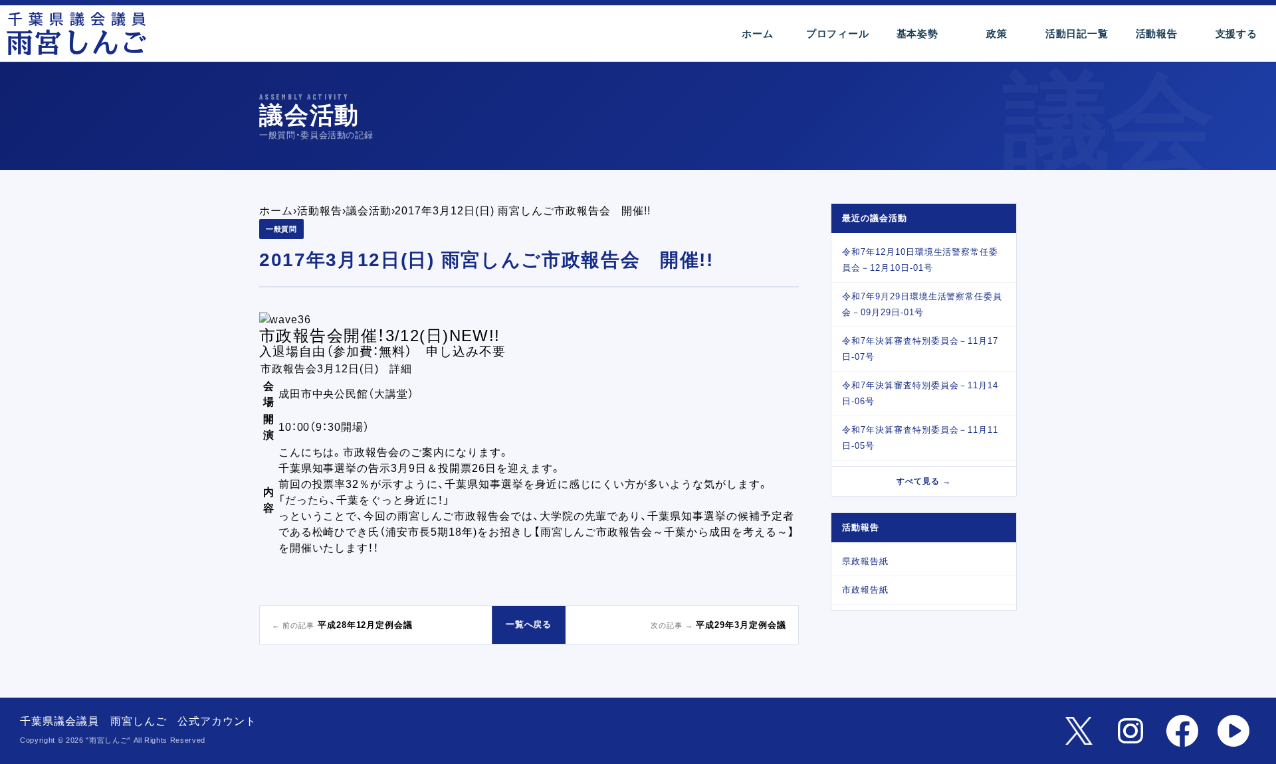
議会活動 (368, 210)
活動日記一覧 (1077, 33)
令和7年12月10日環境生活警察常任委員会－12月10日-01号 (920, 260)
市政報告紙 (865, 590)
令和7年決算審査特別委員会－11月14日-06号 (920, 393)
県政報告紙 (865, 561)
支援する (1236, 33)
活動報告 (1157, 33)
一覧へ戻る (529, 624)
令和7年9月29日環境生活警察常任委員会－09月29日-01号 (922, 304)
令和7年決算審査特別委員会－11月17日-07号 (920, 349)
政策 (997, 33)
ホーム (757, 33)
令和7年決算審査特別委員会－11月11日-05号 (920, 438)
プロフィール (837, 33)
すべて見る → (924, 481)
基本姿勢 (917, 33)
